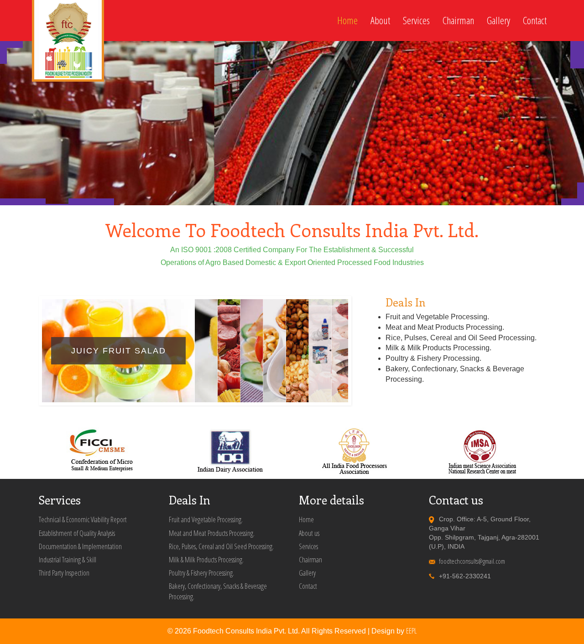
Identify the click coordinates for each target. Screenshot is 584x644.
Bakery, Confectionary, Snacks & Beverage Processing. (218, 591)
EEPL (411, 631)
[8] (102, 201)
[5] (57, 201)
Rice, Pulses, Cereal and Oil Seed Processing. (221, 546)
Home (347, 20)
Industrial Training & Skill (67, 560)
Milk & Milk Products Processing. (206, 560)
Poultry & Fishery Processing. (201, 573)
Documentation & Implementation (80, 546)
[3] (11, 201)
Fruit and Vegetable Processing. (206, 519)
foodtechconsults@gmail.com (472, 561)
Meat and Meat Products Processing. (212, 533)
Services (416, 20)
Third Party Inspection (64, 573)
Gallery (498, 20)
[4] (34, 201)
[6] (79, 201)
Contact (535, 20)
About (380, 20)
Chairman (458, 20)
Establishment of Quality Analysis (77, 533)
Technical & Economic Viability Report (83, 519)
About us (309, 533)
